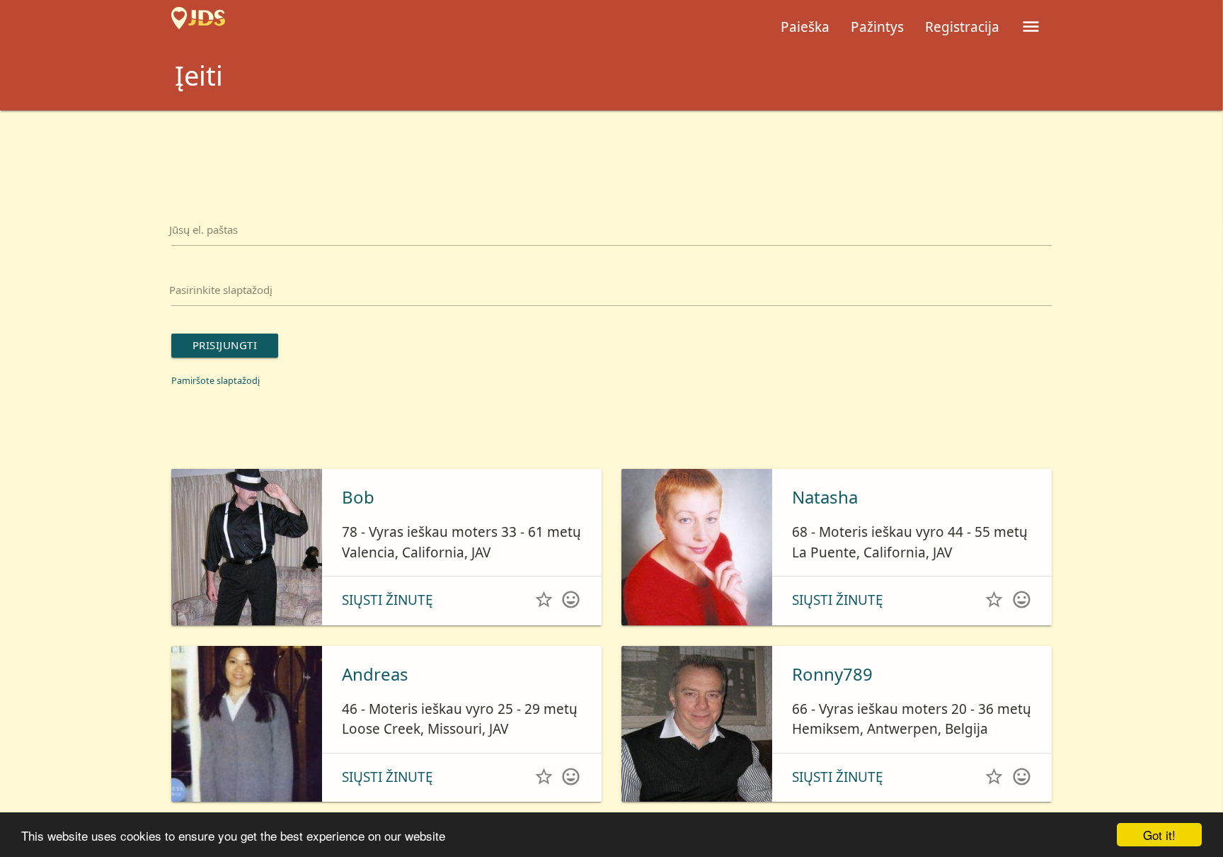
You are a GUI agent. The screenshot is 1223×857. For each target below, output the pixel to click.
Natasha (825, 520)
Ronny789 (832, 697)
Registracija (962, 27)
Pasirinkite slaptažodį (239, 302)
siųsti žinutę (387, 623)
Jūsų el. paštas (216, 234)
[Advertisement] (611, 149)
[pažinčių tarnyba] (198, 27)
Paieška (805, 27)
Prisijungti (239, 365)
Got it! (1159, 835)
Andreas (375, 697)
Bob (358, 520)
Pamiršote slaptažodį (228, 403)
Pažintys (877, 27)
